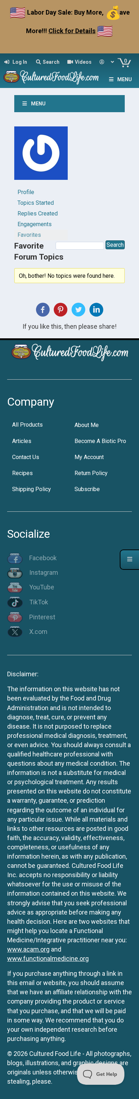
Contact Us (25, 457)
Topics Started (35, 202)
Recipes (22, 473)
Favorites (29, 234)
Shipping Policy (31, 489)
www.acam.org (28, 949)
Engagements (34, 224)
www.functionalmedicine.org (48, 958)
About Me (86, 425)
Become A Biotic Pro (100, 441)
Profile (25, 192)
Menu (124, 79)
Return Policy (91, 473)
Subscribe (87, 489)
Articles (21, 441)
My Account (89, 457)
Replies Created (37, 213)
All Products (27, 424)
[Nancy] (41, 156)
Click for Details (72, 31)
